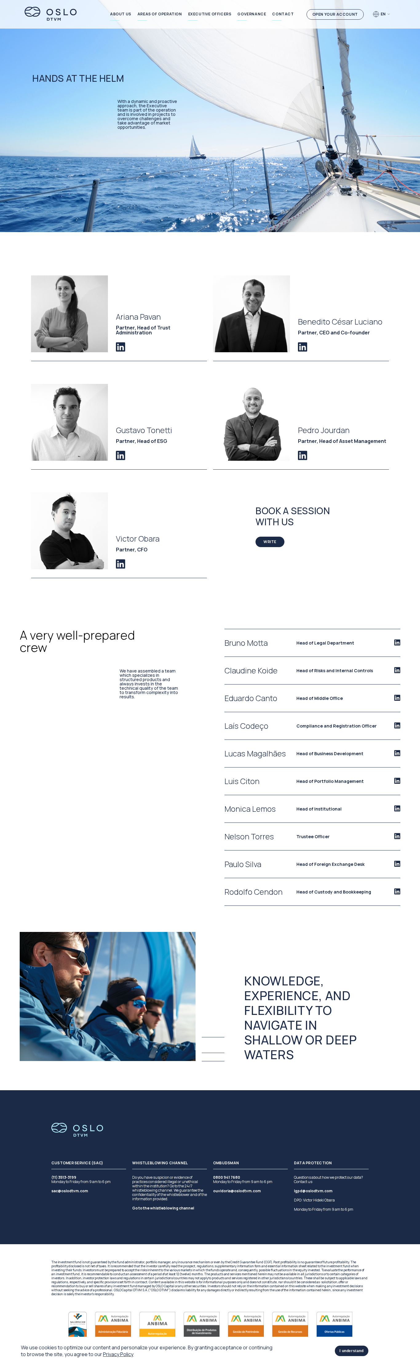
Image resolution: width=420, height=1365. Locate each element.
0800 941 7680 (226, 1177)
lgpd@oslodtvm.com (313, 1191)
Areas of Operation (159, 14)
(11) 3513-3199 (63, 1177)
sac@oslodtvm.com (69, 1191)
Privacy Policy (118, 1354)
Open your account (335, 14)
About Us (120, 14)
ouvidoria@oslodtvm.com (237, 1191)
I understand (351, 1351)
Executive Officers (210, 14)
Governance (251, 14)
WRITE (269, 541)
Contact (283, 14)
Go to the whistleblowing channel (163, 1208)
